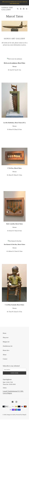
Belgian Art (6, 342)
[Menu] (26, 8)
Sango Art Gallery (7, 8)
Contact (5, 359)
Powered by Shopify (21, 414)
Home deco (6, 350)
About (4, 354)
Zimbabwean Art (7, 346)
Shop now (5, 337)
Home (4, 333)
